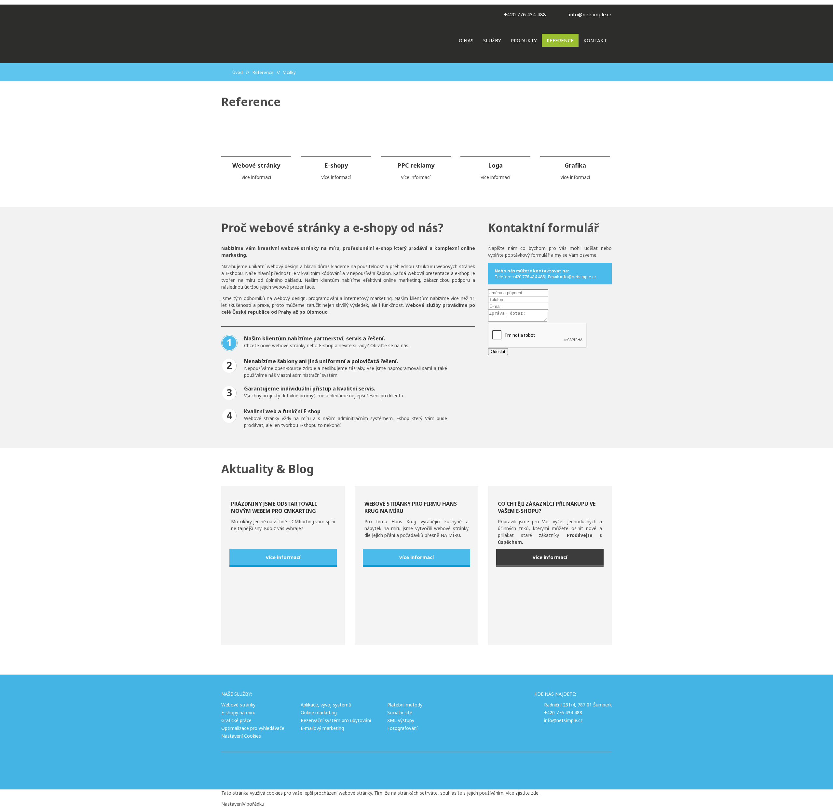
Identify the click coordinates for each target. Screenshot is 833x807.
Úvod (237, 72)
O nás (466, 40)
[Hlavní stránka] (226, 72)
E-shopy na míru (238, 712)
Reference (560, 40)
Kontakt (595, 40)
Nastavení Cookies (241, 736)
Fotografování (402, 728)
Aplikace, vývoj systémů (326, 705)
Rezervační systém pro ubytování (336, 720)
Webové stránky (238, 705)
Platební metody (404, 705)
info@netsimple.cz (590, 14)
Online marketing (319, 712)
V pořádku (253, 804)
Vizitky (289, 72)
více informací (283, 557)
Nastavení (232, 804)
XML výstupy (400, 720)
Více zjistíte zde (522, 793)
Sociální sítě (399, 712)
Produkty (524, 40)
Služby (492, 40)
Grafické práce (236, 720)
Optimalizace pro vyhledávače (252, 728)
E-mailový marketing (322, 728)
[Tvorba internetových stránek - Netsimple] (451, 766)
